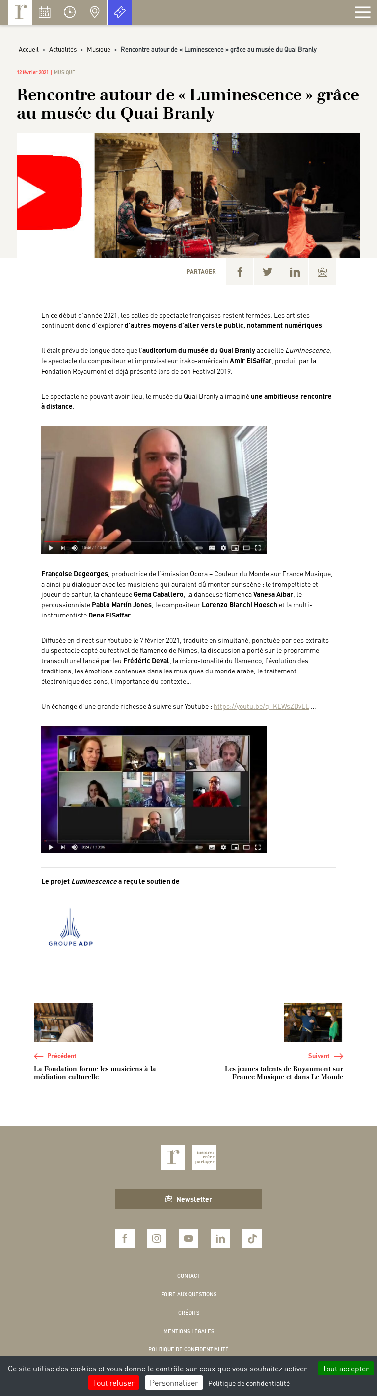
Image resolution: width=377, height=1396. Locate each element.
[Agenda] (44, 12)
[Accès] (94, 12)
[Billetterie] (120, 12)
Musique (98, 49)
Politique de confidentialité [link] (249, 1382)
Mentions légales (188, 1331)
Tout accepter (346, 1368)
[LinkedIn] (294, 271)
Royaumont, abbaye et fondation (20, 12)
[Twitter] (267, 271)
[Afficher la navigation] (362, 12)
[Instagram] (156, 1238)
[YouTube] (188, 1238)
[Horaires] (69, 12)
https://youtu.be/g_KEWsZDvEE (261, 705)
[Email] (322, 271)
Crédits (188, 1312)
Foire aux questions (188, 1294)
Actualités (63, 49)
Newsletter (194, 1198)
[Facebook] (239, 271)
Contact (188, 1275)
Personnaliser (174, 1382)
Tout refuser (114, 1382)
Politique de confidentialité (188, 1349)
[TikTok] (252, 1238)
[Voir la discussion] (154, 488)
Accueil (29, 49)
